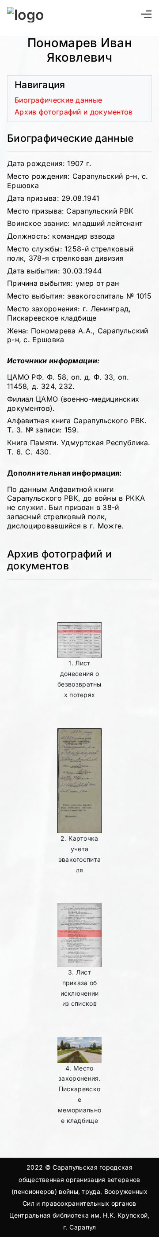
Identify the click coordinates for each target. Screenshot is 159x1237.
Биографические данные (58, 100)
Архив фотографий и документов (74, 111)
